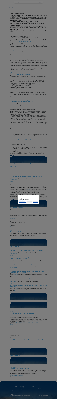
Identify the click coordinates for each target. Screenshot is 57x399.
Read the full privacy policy (21, 200)
